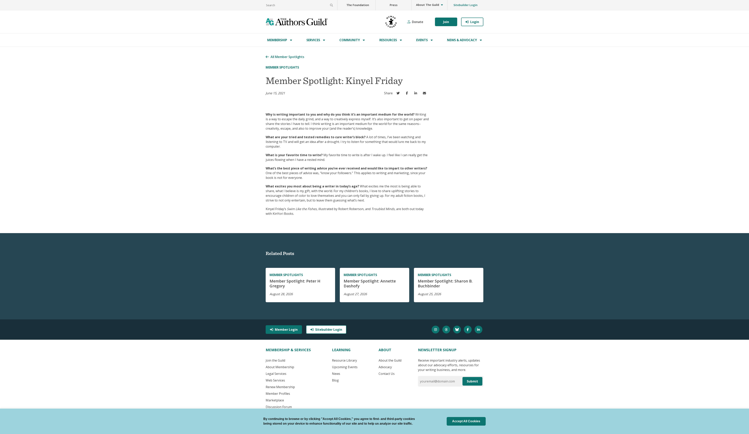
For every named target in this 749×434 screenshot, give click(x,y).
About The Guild (427, 5)
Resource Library (344, 360)
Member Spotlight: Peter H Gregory (295, 283)
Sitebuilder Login (465, 5)
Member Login (286, 329)
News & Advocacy (462, 40)
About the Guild (390, 360)
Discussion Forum (279, 407)
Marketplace (275, 400)
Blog (335, 380)
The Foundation (357, 5)
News (336, 374)
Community (349, 40)
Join (446, 22)
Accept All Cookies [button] (466, 421)
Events (422, 40)
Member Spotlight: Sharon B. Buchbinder (445, 283)
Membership (277, 40)
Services (313, 40)
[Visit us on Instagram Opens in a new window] (436, 329)
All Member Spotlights (287, 57)
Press (394, 5)
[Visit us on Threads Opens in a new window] (446, 329)
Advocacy (385, 367)
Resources (388, 40)
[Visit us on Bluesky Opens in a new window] (457, 329)
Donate (417, 22)
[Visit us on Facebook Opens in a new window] (468, 329)
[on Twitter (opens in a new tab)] (399, 93)
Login (474, 22)
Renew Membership (280, 387)
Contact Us (387, 374)
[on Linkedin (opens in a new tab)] (416, 93)
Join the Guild (275, 360)
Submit (472, 381)
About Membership (280, 367)
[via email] (425, 93)
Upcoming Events (345, 367)
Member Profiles (278, 393)
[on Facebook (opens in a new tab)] (407, 93)
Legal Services (276, 374)
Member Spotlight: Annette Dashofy (370, 283)
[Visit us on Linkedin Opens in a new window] (479, 329)
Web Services (275, 380)
